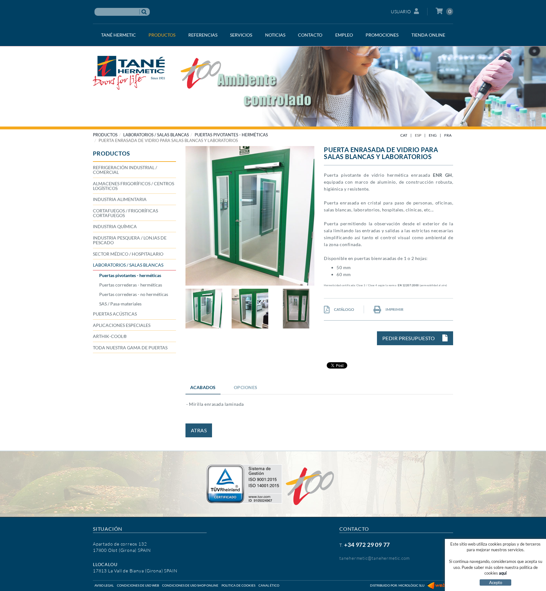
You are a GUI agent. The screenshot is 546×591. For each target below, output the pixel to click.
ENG (433, 135)
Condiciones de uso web (138, 585)
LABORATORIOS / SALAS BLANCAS (156, 134)
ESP (418, 135)
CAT (403, 135)
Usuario (401, 11)
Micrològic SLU (411, 585)
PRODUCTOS (105, 134)
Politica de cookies (238, 585)
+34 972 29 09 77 (367, 544)
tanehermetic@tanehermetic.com (374, 558)
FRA (448, 135)
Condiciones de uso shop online (190, 585)
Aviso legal (104, 585)
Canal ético (268, 585)
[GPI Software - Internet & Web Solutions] (440, 585)
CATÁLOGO (343, 309)
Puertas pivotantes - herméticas (231, 134)
